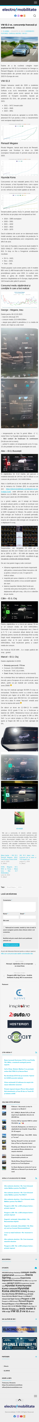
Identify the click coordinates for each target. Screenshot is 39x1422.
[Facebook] (15, 16)
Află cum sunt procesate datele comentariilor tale (17, 953)
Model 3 (15, 1296)
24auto (6, 1366)
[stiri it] (20, 1037)
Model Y (29, 1296)
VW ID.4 (26, 1311)
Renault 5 (15, 1301)
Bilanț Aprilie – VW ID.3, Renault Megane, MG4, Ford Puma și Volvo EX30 (9, 857)
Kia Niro (5, 1294)
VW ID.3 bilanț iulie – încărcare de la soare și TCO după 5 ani (28, 857)
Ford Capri (31, 1280)
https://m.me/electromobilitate (12, 1385)
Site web (6, 920)
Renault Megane (11, 887)
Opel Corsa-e (16, 1299)
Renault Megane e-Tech (11, 1304)
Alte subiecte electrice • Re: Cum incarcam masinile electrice (18, 1240)
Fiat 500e (25, 1280)
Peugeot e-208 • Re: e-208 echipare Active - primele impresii (19, 1207)
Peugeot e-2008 (7, 1301)
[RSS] (24, 16)
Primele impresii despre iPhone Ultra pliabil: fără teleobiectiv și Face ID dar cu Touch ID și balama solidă (19, 1091)
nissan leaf (6, 1299)
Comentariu (7, 900)
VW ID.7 (32, 1311)
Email (22, 914)
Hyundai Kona (13, 1285)
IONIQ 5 (25, 1291)
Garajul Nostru (15, 33)
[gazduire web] (20, 1024)
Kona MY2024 (16, 1294)
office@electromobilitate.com (12, 1387)
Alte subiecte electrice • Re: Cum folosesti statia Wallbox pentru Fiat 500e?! (18, 1187)
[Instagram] (18, 16)
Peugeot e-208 (28, 1299)
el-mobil (6, 31)
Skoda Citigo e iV (32, 1306)
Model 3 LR (22, 1296)
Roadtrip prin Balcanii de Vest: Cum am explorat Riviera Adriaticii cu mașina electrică (23, 1149)
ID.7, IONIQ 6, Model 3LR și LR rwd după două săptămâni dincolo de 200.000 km (23, 1115)
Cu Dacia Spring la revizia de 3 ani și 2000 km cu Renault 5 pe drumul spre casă (24, 1169)
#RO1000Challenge (8, 1272)
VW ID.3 (24, 33)
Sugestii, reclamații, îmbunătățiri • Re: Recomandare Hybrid (17, 1220)
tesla (17, 1309)
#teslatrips (17, 1272)
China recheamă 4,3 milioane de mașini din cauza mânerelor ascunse (18, 1083)
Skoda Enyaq (8, 1309)
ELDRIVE (7, 1371)
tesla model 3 (27, 1308)
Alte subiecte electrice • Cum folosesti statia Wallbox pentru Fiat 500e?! (19, 1200)
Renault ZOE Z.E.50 (8, 1306)
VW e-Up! (6, 1311)
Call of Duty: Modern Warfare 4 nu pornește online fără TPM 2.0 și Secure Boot (19, 1070)
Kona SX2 (5, 1296)
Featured (4, 33)
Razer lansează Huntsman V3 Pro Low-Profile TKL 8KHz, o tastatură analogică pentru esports (19, 1062)
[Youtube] (21, 16)
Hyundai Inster (25, 1283)
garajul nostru (14, 1283)
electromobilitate (15, 1278)
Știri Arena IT (7, 1052)
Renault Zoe (26, 1303)
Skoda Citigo (21, 1306)
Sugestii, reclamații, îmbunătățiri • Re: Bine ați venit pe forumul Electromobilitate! (18, 1227)
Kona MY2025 (28, 1294)
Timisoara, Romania (9, 1383)
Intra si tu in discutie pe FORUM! (14, 1178)
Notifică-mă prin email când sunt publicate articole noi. (17, 939)
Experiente (30, 31)
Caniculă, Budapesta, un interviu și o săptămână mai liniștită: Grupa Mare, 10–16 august (24, 1129)
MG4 (10, 1296)
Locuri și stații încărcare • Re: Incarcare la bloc (18, 1234)
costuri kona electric (19, 1275)
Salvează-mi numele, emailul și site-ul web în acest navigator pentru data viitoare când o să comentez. (19, 930)
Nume (5, 914)
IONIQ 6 (32, 1291)
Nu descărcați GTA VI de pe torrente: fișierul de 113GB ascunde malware (19, 1077)
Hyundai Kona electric (15, 1290)
